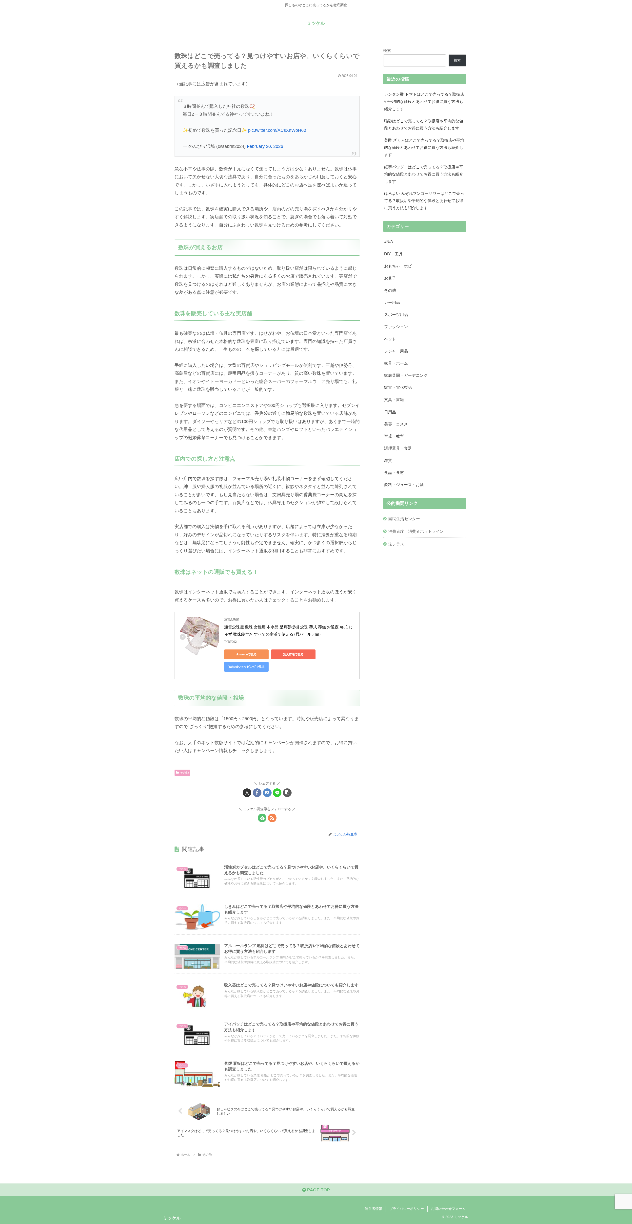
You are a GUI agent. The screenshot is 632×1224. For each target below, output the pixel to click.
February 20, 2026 (265, 146)
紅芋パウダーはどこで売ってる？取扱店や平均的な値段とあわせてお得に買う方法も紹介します (423, 174)
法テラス (396, 544)
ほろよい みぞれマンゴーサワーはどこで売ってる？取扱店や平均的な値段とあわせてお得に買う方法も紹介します (424, 200)
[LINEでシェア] (277, 792)
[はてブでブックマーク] (267, 792)
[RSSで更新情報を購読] (272, 818)
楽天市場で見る (293, 654)
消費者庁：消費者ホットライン (416, 531)
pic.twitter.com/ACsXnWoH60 (277, 130)
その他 (184, 772)
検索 (387, 50)
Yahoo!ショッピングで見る (246, 666)
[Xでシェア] (247, 792)
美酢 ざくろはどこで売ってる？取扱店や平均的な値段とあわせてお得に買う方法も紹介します (424, 147)
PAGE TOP (318, 1189)
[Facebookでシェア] (257, 792)
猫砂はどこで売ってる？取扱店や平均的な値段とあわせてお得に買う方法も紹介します (423, 124)
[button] (287, 792)
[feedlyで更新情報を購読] (262, 818)
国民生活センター (404, 518)
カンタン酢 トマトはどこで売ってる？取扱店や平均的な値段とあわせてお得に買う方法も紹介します (424, 101)
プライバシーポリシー (406, 1209)
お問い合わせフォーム (448, 1209)
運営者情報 (373, 1209)
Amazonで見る (246, 654)
